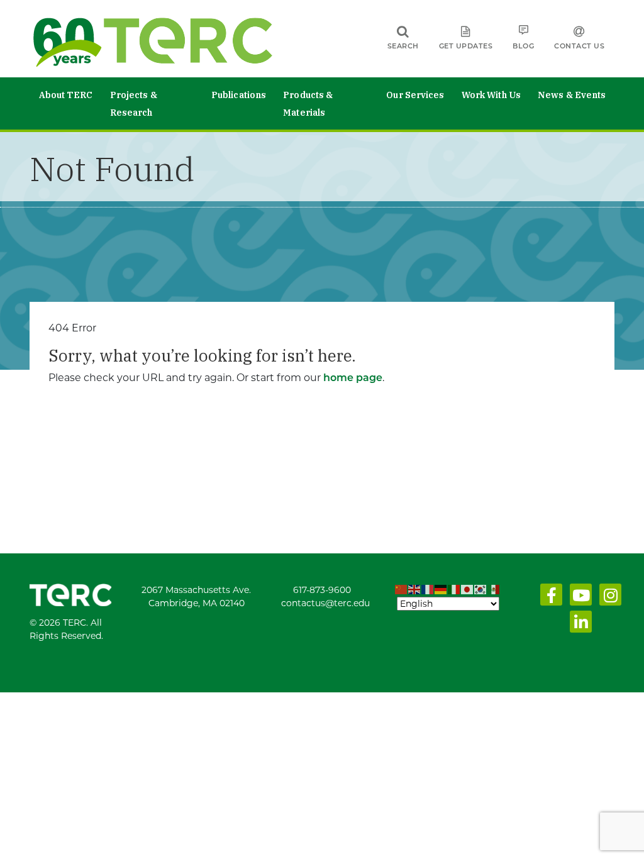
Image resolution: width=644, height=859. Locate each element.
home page (352, 378)
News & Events (572, 95)
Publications (238, 95)
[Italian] (454, 590)
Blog (523, 46)
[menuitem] (65, 103)
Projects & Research (133, 103)
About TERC (66, 95)
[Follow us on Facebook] (548, 598)
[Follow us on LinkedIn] (578, 625)
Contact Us (579, 46)
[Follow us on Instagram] (607, 598)
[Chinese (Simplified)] (401, 590)
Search (403, 46)
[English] (414, 590)
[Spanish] (494, 590)
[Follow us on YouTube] (578, 598)
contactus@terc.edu (325, 603)
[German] (441, 590)
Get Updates (466, 46)
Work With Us (491, 95)
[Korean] (480, 590)
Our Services (415, 95)
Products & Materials (308, 103)
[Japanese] (467, 590)
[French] (428, 590)
